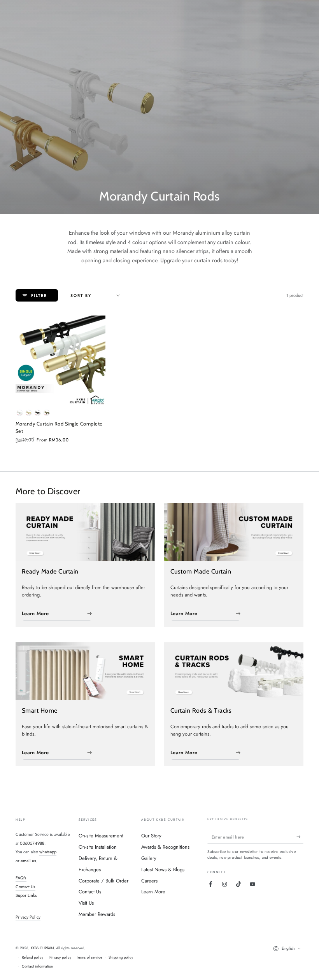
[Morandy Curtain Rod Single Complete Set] (60, 360)
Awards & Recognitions (165, 847)
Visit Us (86, 903)
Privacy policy (60, 957)
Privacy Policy (28, 917)
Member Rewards (97, 914)
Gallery (148, 858)
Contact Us (25, 887)
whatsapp (47, 852)
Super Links (26, 895)
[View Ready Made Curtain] (85, 532)
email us (28, 861)
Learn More (153, 891)
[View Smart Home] (85, 671)
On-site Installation (98, 847)
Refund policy (32, 957)
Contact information (37, 966)
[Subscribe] (299, 837)
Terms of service (89, 957)
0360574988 (32, 843)
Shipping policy (121, 957)
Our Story (151, 835)
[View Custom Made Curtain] (233, 532)
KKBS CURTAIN (42, 948)
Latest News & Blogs (162, 869)
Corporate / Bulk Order (103, 880)
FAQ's (21, 878)
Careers (149, 880)
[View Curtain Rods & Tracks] (233, 671)
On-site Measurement (101, 835)
